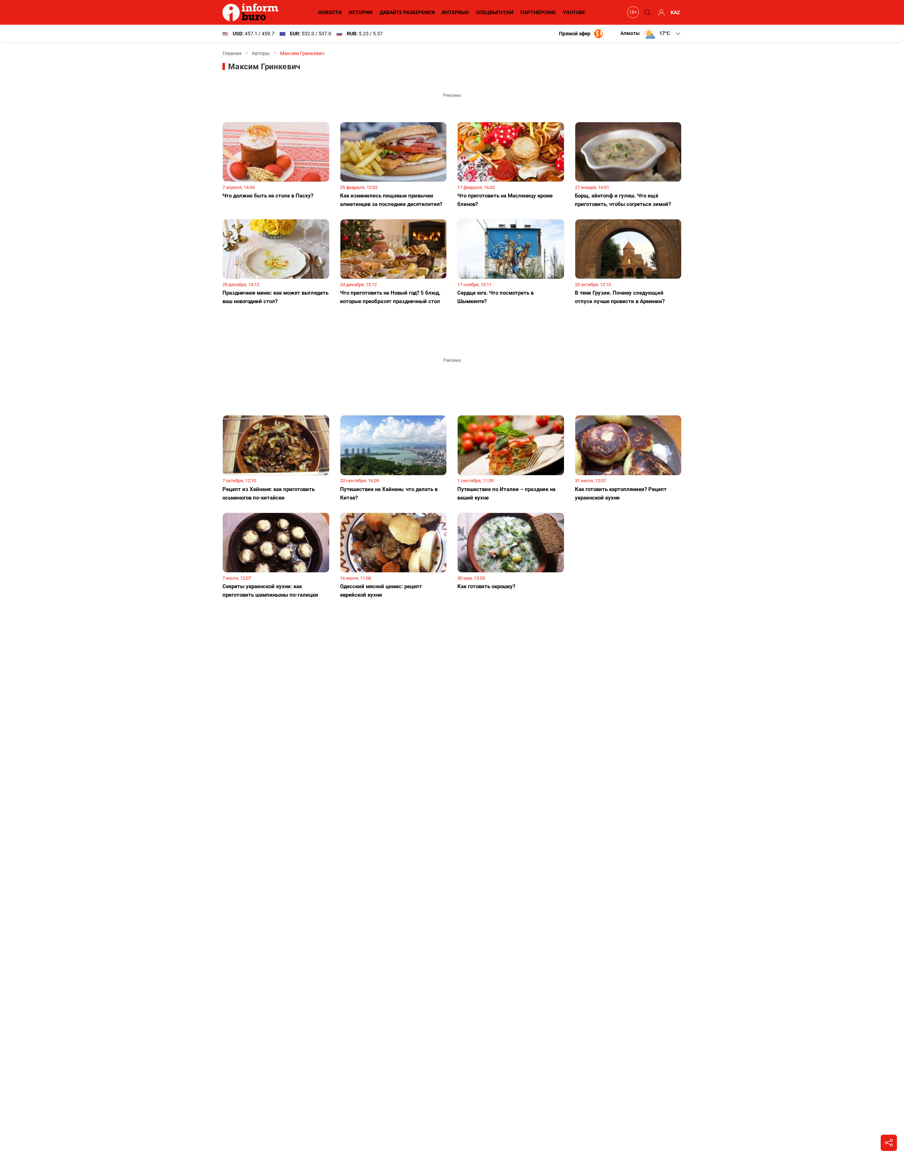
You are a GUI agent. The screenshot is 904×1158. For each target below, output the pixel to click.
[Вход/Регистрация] (660, 12)
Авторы (261, 53)
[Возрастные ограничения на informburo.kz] (632, 12)
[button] (651, 33)
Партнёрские (538, 12)
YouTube (574, 12)
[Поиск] (646, 12)
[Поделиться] (889, 1143)
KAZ (675, 12)
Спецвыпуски (494, 12)
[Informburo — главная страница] (252, 12)
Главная (232, 53)
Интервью (455, 12)
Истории (361, 12)
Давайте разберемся (407, 12)
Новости (330, 12)
